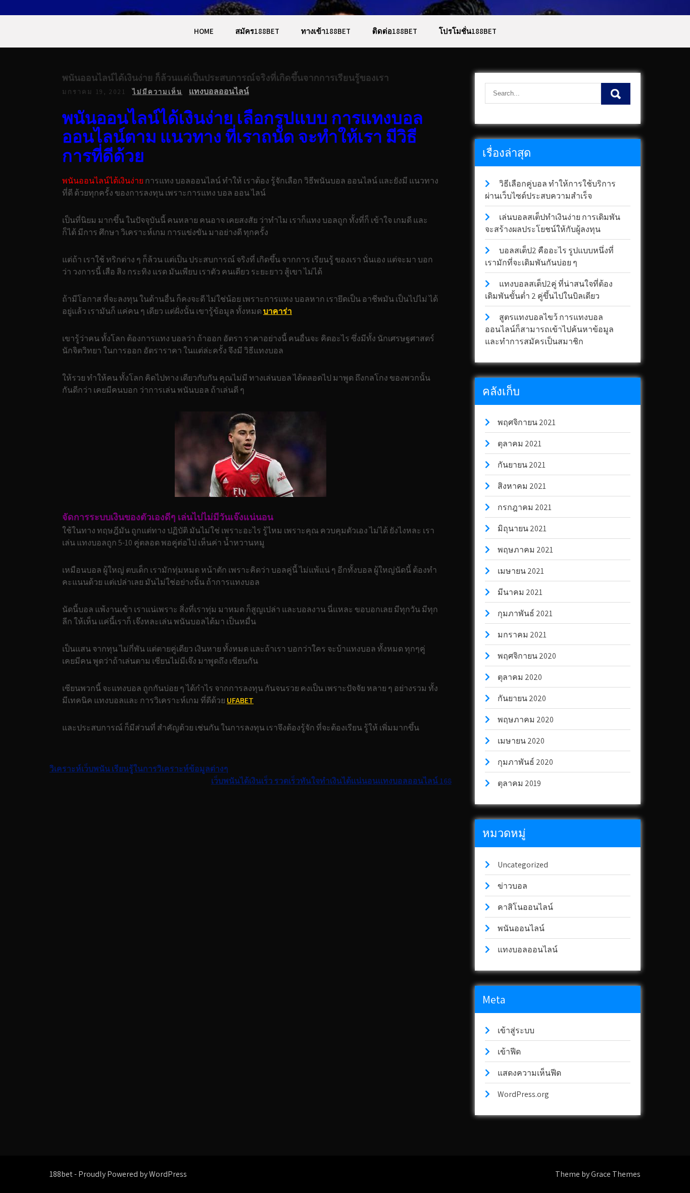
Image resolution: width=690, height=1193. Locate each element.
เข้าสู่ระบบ (516, 1030)
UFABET (240, 700)
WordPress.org (523, 1094)
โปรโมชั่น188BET (468, 31)
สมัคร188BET (257, 31)
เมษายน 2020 (521, 741)
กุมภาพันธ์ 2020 (525, 762)
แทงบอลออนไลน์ (219, 91)
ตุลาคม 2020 (520, 677)
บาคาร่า (277, 311)
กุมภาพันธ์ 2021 (525, 613)
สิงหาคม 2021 (522, 486)
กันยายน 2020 (522, 698)
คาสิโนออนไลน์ (525, 907)
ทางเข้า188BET (326, 31)
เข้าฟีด (509, 1051)
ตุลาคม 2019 (519, 783)
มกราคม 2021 (522, 634)
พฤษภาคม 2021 (525, 549)
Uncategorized (523, 864)
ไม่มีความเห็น (157, 91)
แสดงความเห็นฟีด (529, 1073)
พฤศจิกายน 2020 (527, 656)
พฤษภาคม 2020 (526, 719)
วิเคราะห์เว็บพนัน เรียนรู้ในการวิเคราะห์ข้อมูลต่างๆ (139, 768)
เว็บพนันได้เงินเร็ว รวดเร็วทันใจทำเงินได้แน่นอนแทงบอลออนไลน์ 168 (331, 780)
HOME (204, 31)
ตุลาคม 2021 (519, 443)
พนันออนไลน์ (521, 928)
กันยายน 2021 (522, 465)
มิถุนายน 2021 (522, 528)
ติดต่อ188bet (394, 31)
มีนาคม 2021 (520, 592)
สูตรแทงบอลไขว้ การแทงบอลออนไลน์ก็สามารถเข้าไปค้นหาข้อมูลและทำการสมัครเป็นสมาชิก (549, 329)
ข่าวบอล (512, 886)
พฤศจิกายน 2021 (527, 422)
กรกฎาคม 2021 (525, 507)
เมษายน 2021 (521, 571)
